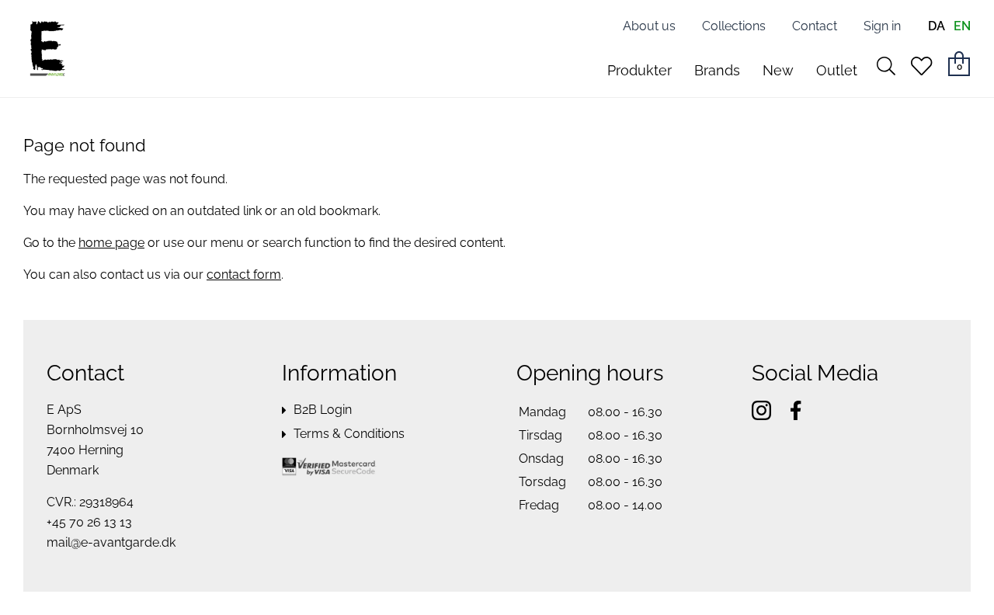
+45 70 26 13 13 (89, 522)
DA (936, 26)
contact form (244, 274)
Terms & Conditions (349, 433)
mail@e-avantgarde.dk (111, 542)
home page (111, 242)
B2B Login (323, 409)
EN (962, 26)
